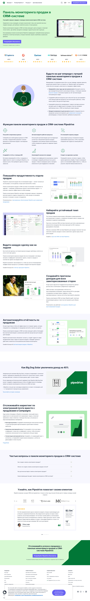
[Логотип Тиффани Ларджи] (42, 534)
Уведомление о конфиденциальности (33, 595)
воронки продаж (53, 92)
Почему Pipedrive (18, 2)
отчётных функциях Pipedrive (21, 267)
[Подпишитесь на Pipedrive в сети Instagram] (80, 592)
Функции (9, 2)
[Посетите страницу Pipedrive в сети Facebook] (78, 592)
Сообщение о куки (19, 595)
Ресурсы (28, 2)
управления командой (75, 113)
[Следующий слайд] (75, 501)
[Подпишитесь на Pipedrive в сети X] (83, 592)
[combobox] (65, 2)
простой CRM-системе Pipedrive (60, 236)
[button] (5, 592)
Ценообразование (37, 2)
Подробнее (6, 442)
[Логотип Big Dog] (46, 534)
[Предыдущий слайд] (14, 501)
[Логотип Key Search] (48, 534)
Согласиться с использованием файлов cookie (59, 592)
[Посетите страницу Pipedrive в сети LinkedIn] (86, 592)
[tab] (45, 501)
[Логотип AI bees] (45, 534)
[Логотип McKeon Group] (43, 534)
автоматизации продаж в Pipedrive (23, 344)
